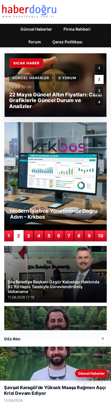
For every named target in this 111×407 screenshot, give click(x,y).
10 (100, 236)
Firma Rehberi (77, 29)
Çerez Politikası (67, 41)
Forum (34, 41)
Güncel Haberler (36, 29)
